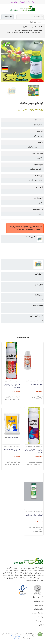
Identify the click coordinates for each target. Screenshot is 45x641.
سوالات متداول (39, 605)
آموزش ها (40, 625)
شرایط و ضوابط (39, 609)
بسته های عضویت (37, 613)
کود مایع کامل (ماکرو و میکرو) (15, 32)
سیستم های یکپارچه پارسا (18, 636)
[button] (40, 62)
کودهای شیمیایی (27, 30)
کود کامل (17, 30)
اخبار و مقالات (39, 601)
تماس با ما (40, 621)
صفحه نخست (38, 30)
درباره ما (41, 617)
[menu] (39, 22)
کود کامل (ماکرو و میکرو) (33, 32)
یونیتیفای (16, 638)
